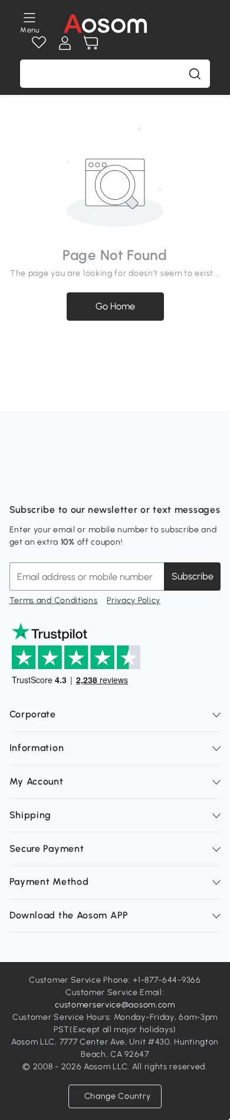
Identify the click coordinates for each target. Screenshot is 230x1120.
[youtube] (70, 480)
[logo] (105, 23)
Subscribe (192, 576)
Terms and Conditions (53, 600)
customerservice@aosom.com (115, 1005)
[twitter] (122, 480)
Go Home (115, 306)
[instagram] (44, 480)
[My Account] (65, 43)
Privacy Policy (133, 600)
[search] (194, 74)
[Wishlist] (39, 43)
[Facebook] (18, 480)
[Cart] (91, 43)
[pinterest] (96, 480)
